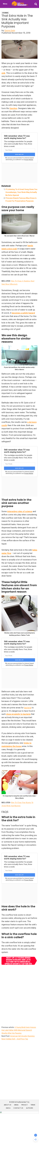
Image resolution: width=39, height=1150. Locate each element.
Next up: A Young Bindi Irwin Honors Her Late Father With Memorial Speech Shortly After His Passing (18, 961)
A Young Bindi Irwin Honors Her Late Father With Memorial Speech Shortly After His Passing (19, 1030)
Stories (5, 13)
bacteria (27, 707)
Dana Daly (9, 30)
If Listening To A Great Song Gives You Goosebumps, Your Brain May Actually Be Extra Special (21, 192)
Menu (5, 4)
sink (3, 73)
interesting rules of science (19, 511)
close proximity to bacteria (18, 714)
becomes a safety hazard (23, 313)
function (13, 108)
